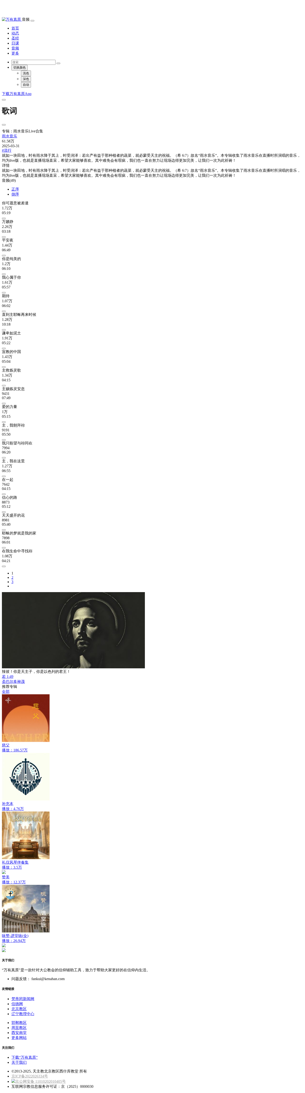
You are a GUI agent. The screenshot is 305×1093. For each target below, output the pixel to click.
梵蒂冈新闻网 (22, 999)
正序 (15, 189)
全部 (6, 692)
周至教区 (19, 1028)
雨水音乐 (9, 136)
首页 (15, 28)
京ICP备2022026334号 (29, 1076)
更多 (15, 53)
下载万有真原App (16, 94)
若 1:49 (7, 677)
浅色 (26, 73)
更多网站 (19, 1038)
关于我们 (19, 1062)
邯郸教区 (19, 1023)
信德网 (17, 1004)
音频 (15, 48)
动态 (15, 33)
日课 (15, 43)
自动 (26, 84)
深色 (26, 79)
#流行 (6, 150)
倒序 (15, 194)
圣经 (15, 38)
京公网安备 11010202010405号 (40, 1081)
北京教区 (19, 1009)
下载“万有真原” (24, 1057)
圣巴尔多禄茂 (13, 682)
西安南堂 (19, 1033)
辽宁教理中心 (22, 1014)
